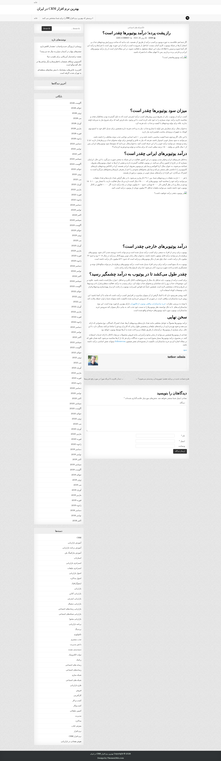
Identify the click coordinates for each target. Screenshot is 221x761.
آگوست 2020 (75, 408)
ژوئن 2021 (76, 357)
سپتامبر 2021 (75, 342)
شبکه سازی (76, 675)
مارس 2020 (76, 434)
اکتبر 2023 (76, 215)
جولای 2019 (76, 475)
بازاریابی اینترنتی (74, 598)
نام (183, 436)
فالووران (133, 304)
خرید (164, 304)
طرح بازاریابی (75, 685)
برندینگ (78, 629)
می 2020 (77, 424)
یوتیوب (143, 304)
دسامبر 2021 (75, 327)
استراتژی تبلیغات (74, 568)
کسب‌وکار (77, 705)
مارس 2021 (76, 373)
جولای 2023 (76, 230)
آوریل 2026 (76, 123)
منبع (185, 350)
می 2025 (77, 179)
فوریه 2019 (76, 500)
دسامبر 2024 (75, 205)
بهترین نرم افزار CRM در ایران (58, 8)
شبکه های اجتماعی (135, 27)
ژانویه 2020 (76, 444)
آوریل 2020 (76, 429)
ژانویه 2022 (76, 322)
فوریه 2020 (76, 439)
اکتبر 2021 (76, 337)
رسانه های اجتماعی (73, 665)
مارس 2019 (76, 495)
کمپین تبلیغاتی (75, 711)
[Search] (187, 18)
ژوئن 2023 (76, 235)
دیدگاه (182, 403)
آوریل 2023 (76, 245)
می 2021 (77, 363)
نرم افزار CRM (75, 736)
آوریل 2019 (76, 490)
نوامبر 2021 (76, 332)
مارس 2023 (76, 251)
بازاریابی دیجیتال (74, 604)
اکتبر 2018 (76, 520)
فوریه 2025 (76, 194)
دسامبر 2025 (75, 144)
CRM (79, 537)
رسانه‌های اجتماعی (73, 670)
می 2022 (77, 301)
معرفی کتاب (76, 726)
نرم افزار (77, 731)
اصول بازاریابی (75, 573)
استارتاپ (77, 558)
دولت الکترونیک (75, 655)
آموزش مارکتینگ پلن (73, 553)
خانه (35, 2)
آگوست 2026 (75, 103)
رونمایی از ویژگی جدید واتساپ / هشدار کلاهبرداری (60, 46)
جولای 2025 (76, 169)
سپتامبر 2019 (75, 464)
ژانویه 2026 (76, 138)
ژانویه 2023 (76, 261)
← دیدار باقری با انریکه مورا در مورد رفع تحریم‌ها (104, 379)
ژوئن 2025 (76, 174)
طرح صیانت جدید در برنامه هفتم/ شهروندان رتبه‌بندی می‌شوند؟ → (162, 379)
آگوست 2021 (75, 347)
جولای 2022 (76, 291)
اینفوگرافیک (76, 583)
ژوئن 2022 (76, 296)
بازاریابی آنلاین (75, 593)
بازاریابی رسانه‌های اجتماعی (69, 609)
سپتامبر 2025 (75, 159)
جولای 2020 (76, 413)
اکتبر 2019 (76, 459)
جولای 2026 (76, 108)
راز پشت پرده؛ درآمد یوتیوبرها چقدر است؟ (137, 32)
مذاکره (78, 721)
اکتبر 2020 (76, 398)
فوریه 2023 (76, 256)
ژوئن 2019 (76, 480)
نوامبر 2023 (76, 210)
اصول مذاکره (76, 578)
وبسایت (181, 446)
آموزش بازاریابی (74, 543)
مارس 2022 (76, 312)
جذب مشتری (76, 639)
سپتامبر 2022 (75, 281)
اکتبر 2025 (76, 154)
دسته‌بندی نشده (74, 649)
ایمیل (182, 441)
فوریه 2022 (76, 317)
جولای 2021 (76, 352)
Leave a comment (122, 37)
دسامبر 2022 (75, 266)
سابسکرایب (156, 304)
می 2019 (77, 485)
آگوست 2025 (75, 164)
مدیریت (78, 716)
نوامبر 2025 (76, 149)
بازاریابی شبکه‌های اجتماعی (70, 614)
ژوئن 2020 (76, 419)
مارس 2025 (76, 189)
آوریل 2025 (76, 184)
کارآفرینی (77, 695)
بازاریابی (77, 588)
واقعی (148, 304)
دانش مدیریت (75, 644)
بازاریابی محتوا (75, 619)
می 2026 (77, 118)
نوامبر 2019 (76, 454)
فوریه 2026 (76, 133)
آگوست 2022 (75, 286)
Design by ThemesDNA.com (110, 758)
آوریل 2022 (76, 306)
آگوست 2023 (75, 225)
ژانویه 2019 (76, 505)
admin (151, 37)
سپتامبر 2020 (75, 403)
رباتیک (78, 660)
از (138, 304)
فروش (78, 690)
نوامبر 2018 (76, 515)
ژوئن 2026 (76, 113)
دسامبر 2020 (75, 388)
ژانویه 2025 (76, 200)
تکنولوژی (77, 634)
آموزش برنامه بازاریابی (71, 548)
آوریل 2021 (76, 368)
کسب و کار (76, 700)
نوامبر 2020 (76, 393)
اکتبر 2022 (76, 276)
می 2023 (77, 240)
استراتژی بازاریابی (73, 563)
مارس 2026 (76, 128)
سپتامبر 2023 (75, 220)
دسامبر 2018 (75, 510)
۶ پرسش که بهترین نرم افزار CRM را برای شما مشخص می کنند (67, 17)
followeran (120, 341)
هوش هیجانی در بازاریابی (71, 741)
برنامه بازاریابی (75, 624)
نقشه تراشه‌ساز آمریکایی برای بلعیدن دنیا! (64, 56)
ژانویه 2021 (76, 383)
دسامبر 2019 (75, 449)
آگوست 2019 (75, 470)
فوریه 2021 (76, 378)
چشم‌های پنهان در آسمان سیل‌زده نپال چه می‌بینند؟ (60, 51)
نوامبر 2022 (76, 271)
